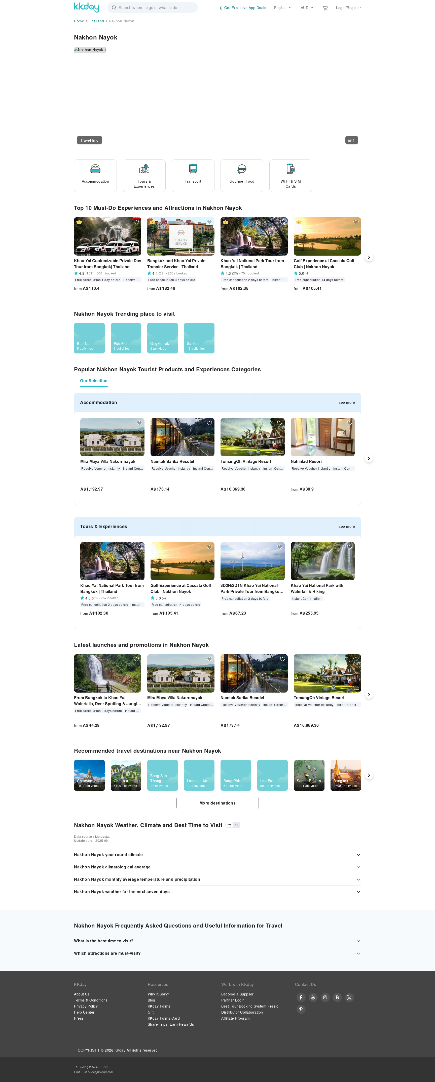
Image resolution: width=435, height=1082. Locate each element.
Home (79, 20)
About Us (82, 993)
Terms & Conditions (90, 1000)
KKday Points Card (164, 1018)
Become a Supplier (237, 993)
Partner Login (233, 1000)
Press (79, 1018)
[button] (89, 140)
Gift (151, 1012)
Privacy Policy (86, 1006)
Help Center (84, 1012)
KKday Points (159, 1006)
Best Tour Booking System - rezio (249, 1006)
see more (347, 402)
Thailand (96, 20)
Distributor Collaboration (242, 1012)
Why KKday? (158, 993)
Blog (151, 1000)
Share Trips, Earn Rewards (171, 1024)
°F (236, 825)
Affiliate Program (235, 1018)
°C (229, 825)
